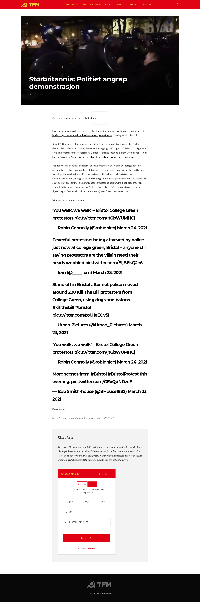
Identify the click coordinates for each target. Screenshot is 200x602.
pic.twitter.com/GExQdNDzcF (101, 381)
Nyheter (70, 4)
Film (83, 4)
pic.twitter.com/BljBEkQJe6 (113, 262)
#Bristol (98, 374)
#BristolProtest (123, 374)
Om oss (94, 4)
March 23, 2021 (107, 272)
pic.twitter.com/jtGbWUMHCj (104, 218)
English (147, 4)
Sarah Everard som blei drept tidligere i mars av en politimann (103, 156)
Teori (118, 4)
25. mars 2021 (36, 95)
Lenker (132, 4)
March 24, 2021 (132, 227)
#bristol (83, 307)
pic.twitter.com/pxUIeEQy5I (80, 315)
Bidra (108, 4)
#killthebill (63, 307)
